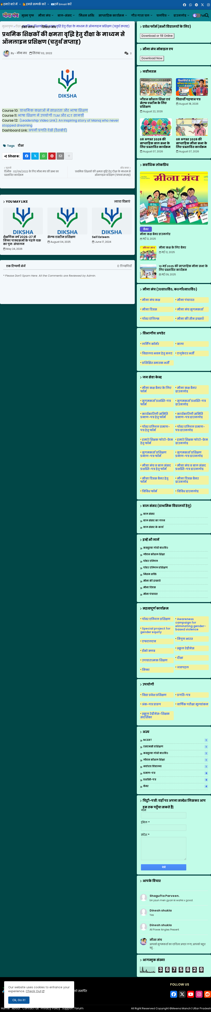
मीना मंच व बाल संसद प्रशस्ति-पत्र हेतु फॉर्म (155, 467)
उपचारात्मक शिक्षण (155, 660)
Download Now (152, 58)
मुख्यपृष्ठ (7, 26)
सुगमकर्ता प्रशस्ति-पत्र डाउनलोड (190, 402)
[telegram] (196, 5)
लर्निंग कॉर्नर (150, 344)
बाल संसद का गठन (154, 520)
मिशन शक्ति (86, 15)
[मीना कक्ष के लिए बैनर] (148, 253)
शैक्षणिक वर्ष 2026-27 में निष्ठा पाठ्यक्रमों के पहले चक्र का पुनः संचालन (22, 240)
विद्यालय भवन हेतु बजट (157, 353)
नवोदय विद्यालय (175, 766)
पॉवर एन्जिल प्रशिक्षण (155, 567)
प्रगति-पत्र (183, 695)
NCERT (175, 740)
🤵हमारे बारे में (9, 4)
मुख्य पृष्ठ (27, 15)
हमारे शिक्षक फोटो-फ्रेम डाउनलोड (191, 441)
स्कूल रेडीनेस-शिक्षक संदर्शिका (155, 715)
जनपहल (183, 667)
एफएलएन (149, 641)
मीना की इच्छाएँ (152, 580)
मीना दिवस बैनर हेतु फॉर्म (154, 480)
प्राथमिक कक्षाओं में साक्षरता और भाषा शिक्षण (54, 110)
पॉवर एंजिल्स (150, 319)
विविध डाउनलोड (188, 491)
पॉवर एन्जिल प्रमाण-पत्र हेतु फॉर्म (155, 428)
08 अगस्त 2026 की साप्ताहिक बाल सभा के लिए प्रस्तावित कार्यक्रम (155, 143)
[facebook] (184, 5)
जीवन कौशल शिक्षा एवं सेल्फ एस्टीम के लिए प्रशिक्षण (155, 103)
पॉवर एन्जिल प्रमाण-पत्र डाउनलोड (190, 428)
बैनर (175, 786)
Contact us (30, 1008)
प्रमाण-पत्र (175, 773)
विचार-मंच (49, 27)
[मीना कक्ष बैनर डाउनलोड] (174, 198)
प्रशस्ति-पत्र (175, 779)
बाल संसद (149, 514)
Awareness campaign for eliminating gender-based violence (190, 624)
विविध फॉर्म (149, 491)
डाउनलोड (179, 15)
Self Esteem (100, 237)
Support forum (72, 1008)
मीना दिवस (149, 309)
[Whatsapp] (43, 156)
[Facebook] (26, 156)
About (16, 1008)
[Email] (60, 156)
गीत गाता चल (140, 15)
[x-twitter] (202, 5)
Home (5, 1008)
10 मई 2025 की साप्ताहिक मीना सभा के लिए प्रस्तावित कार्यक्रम (183, 268)
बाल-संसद (64, 15)
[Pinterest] (52, 156)
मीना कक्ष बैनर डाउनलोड (155, 234)
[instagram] (208, 5)
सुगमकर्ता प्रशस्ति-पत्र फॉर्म (155, 402)
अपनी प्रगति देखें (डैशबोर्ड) (47, 130)
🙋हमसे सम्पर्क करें (34, 4)
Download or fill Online (157, 36)
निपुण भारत (185, 639)
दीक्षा (18, 26)
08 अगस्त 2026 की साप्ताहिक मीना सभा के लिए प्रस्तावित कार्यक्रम (191, 143)
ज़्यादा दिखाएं (122, 202)
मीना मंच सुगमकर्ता (190, 309)
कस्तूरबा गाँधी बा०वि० (155, 547)
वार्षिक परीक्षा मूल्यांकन (192, 704)
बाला (180, 344)
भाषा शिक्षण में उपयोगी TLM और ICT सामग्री (51, 115)
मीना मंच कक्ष (151, 300)
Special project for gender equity (155, 630)
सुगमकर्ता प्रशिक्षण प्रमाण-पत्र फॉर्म (153, 454)
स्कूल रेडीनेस (185, 648)
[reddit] (207, 994)
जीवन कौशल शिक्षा (154, 554)
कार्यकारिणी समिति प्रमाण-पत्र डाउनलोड (189, 415)
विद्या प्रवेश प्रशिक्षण (154, 695)
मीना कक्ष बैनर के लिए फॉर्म (155, 389)
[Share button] (69, 156)
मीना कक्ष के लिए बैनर (172, 248)
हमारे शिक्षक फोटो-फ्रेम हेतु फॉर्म (156, 441)
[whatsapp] (190, 5)
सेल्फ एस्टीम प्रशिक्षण (61, 237)
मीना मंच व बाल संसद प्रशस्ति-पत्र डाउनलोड (190, 467)
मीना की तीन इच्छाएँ (190, 319)
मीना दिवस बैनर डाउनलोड (187, 480)
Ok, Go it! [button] (18, 1000)
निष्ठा (146, 670)
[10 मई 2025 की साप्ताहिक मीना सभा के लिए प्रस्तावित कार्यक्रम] (148, 271)
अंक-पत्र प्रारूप (151, 704)
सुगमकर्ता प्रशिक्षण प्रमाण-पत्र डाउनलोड (189, 454)
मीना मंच (44, 15)
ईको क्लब (28, 27)
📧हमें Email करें (61, 4)
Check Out (33, 991)
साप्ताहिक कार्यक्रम (111, 15)
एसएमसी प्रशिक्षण (175, 746)
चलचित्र (161, 15)
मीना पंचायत (185, 300)
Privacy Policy (50, 1008)
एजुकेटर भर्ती (185, 353)
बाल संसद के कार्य (153, 527)
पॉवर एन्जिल (150, 561)
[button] (207, 15)
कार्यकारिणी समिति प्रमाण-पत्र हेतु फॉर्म (154, 415)
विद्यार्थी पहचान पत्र (188, 99)
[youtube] (190, 994)
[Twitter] (35, 156)
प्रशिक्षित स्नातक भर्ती (155, 363)
